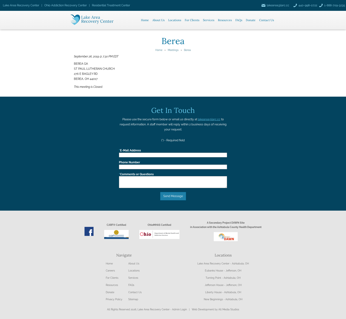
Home (145, 20)
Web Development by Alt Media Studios (215, 309)
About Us (158, 20)
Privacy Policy (114, 299)
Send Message (173, 196)
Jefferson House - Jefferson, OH (223, 285)
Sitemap (133, 299)
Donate (251, 20)
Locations (174, 20)
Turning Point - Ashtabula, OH (223, 277)
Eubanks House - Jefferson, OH (223, 270)
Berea (187, 49)
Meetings (173, 49)
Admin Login (179, 309)
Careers (110, 270)
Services (208, 20)
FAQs (238, 20)
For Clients (192, 20)
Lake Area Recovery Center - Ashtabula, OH (223, 263)
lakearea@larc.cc (209, 119)
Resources (225, 20)
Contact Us (266, 20)
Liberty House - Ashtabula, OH (223, 292)
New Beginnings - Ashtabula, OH (223, 299)
